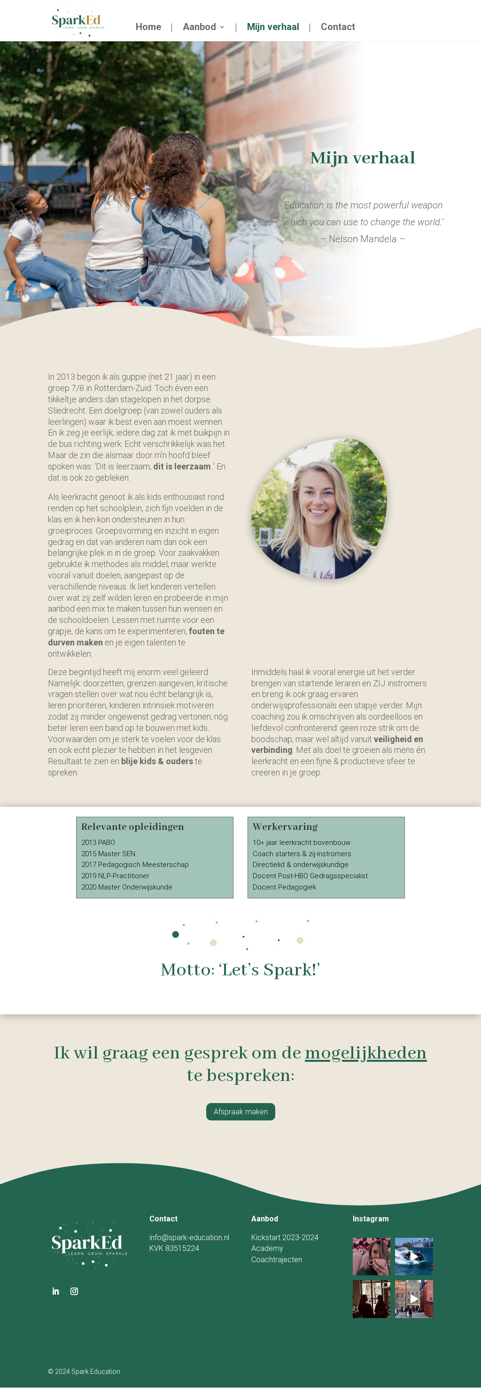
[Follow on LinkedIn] (55, 1291)
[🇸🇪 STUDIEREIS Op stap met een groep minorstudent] (414, 1299)
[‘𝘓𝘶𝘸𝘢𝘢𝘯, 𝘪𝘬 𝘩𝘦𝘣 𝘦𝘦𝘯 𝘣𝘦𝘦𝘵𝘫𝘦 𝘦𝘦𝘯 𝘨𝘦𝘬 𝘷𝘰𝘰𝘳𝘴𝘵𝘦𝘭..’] (372, 1299)
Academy (267, 1248)
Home (148, 27)
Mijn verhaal (273, 27)
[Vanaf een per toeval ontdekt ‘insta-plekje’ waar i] (372, 1257)
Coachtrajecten (276, 1259)
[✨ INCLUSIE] (414, 1257)
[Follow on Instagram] (74, 1291)
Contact (338, 27)
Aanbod (199, 27)
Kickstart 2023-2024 (284, 1237)
